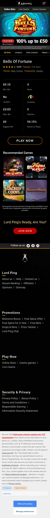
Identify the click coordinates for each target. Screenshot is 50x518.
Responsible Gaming (14, 406)
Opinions (7, 287)
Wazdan (39, 71)
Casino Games (39, 9)
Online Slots (9, 9)
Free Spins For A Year (14, 323)
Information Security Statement (20, 410)
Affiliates (28, 283)
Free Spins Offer (33, 319)
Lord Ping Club (10, 331)
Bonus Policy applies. (37, 48)
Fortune (19, 71)
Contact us (31, 279)
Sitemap (20, 287)
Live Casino (24, 9)
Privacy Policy (10, 398)
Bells (13, 71)
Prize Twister (28, 327)
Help (18, 279)
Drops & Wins (9, 327)
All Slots (7, 52)
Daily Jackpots (32, 52)
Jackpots (18, 52)
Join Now (25, 230)
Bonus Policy (29, 398)
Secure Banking (11, 283)
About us (7, 279)
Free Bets (35, 323)
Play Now (25, 141)
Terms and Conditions (14, 402)
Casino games (27, 363)
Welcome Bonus (11, 319)
